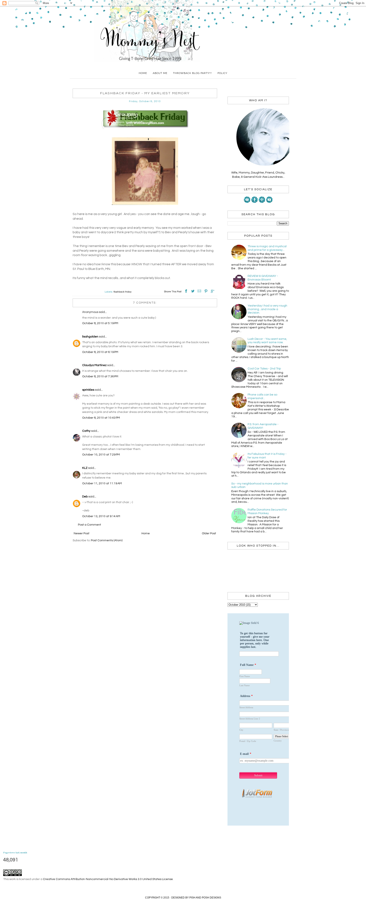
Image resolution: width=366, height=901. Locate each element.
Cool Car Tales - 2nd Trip (264, 368)
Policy (222, 73)
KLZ (84, 467)
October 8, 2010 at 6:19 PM (100, 352)
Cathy (86, 430)
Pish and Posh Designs (205, 897)
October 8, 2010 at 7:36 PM (100, 376)
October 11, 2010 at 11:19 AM (102, 483)
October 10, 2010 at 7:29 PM (101, 454)
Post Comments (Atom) (106, 540)
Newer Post (81, 533)
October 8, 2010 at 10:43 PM (101, 417)
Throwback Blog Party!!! (192, 73)
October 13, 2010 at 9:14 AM (101, 516)
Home (143, 73)
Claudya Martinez (94, 365)
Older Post (209, 533)
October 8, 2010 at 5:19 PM (100, 323)
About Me (160, 73)
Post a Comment (89, 524)
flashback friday (123, 291)
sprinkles (88, 389)
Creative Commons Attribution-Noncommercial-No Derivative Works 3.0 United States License (108, 879)
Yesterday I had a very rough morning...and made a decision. (267, 309)
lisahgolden (90, 336)
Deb (85, 496)
